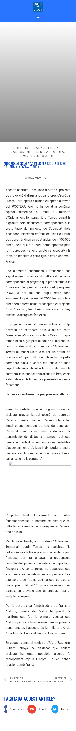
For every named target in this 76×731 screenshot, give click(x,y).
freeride (22, 147)
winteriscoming (38, 156)
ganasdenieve (47, 147)
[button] (38, 18)
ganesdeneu (22, 151)
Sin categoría (50, 151)
